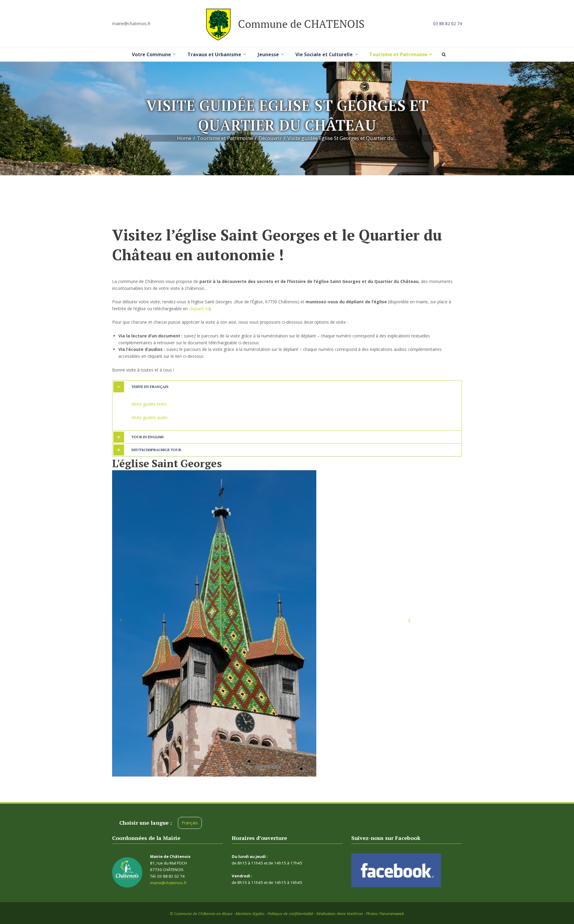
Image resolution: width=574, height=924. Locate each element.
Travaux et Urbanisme (214, 54)
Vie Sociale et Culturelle (324, 54)
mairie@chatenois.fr (131, 23)
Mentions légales (250, 913)
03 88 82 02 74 (447, 23)
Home (184, 138)
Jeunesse (268, 54)
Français (190, 823)
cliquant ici (199, 308)
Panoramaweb (391, 913)
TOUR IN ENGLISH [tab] (148, 436)
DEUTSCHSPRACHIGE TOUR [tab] (156, 449)
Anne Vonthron (350, 913)
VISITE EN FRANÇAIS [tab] (150, 386)
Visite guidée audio (150, 417)
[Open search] (445, 54)
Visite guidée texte (149, 404)
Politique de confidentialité (290, 913)
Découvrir (270, 138)
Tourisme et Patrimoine (398, 54)
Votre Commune (151, 54)
